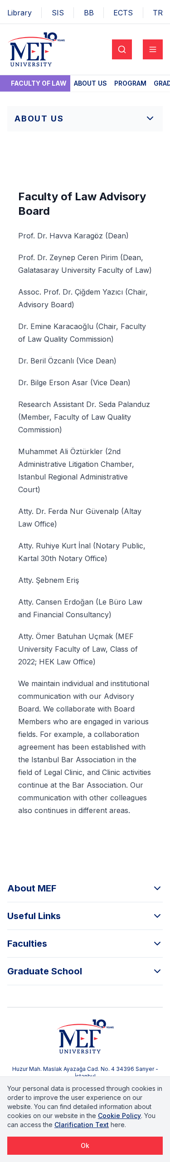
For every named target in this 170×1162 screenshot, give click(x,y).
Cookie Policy (119, 1115)
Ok (85, 1145)
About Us (90, 83)
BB (89, 12)
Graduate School (44, 971)
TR (158, 12)
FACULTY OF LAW (39, 83)
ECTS (123, 12)
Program (130, 83)
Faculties (27, 943)
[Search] (122, 49)
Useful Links (34, 915)
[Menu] (153, 49)
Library (19, 12)
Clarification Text (81, 1124)
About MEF (31, 888)
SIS (58, 12)
